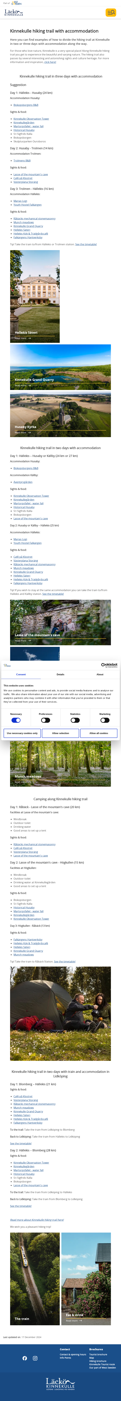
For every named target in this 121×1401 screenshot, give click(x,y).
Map (91, 1357)
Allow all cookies (98, 733)
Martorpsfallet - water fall (28, 126)
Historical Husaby (24, 130)
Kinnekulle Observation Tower (31, 119)
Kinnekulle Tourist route (102, 1364)
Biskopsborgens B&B (26, 105)
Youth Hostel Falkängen (28, 204)
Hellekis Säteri (22, 230)
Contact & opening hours (73, 1354)
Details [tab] (60, 674)
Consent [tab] (21, 674)
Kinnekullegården (24, 122)
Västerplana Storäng (26, 182)
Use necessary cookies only (22, 733)
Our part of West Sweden (102, 1367)
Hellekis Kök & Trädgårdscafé (31, 233)
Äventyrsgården (23, 482)
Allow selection (60, 733)
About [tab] (100, 674)
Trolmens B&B (22, 160)
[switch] (45, 720)
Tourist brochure (98, 1354)
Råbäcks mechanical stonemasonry (34, 218)
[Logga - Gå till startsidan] (16, 12)
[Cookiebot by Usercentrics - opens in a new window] (103, 665)
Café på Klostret (23, 178)
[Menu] (111, 12)
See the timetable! (86, 244)
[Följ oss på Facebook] (24, 1358)
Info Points (65, 1357)
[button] (60, 1014)
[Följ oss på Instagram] (35, 1358)
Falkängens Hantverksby (28, 237)
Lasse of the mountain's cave (31, 174)
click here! (50, 62)
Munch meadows (24, 222)
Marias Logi (20, 201)
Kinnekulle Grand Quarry (28, 226)
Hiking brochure (97, 1361)
